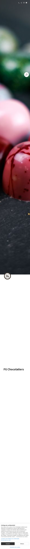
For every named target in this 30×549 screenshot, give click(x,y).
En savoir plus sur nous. (6, 540)
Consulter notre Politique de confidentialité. (10, 538)
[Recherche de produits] (26, 74)
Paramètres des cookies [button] (15, 547)
